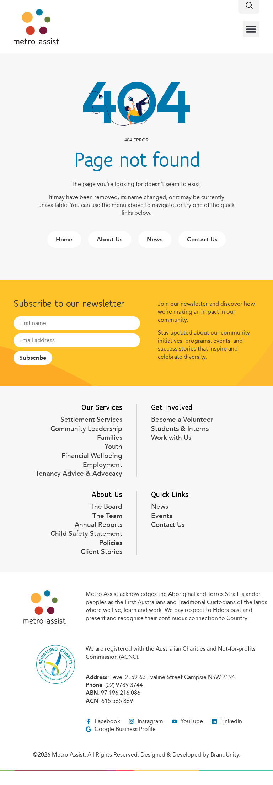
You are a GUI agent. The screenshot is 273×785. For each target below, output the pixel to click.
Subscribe (33, 358)
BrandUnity (224, 754)
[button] (251, 29)
